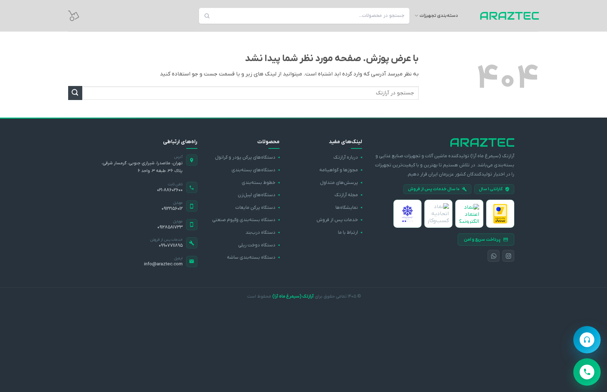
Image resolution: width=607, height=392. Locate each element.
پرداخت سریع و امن (482, 239)
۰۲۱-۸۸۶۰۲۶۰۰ (170, 190)
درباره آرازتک (345, 157)
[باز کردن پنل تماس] (587, 372)
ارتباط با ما (348, 232)
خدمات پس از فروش (337, 220)
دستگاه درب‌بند (260, 232)
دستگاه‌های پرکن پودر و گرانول (245, 157)
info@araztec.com (163, 264)
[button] (73, 16)
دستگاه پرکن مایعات (255, 208)
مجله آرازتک (346, 195)
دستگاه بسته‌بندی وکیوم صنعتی (243, 220)
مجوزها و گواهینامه (338, 170)
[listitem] (500, 214)
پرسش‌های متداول (339, 183)
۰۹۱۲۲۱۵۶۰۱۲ (172, 209)
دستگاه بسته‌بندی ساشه (251, 257)
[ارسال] (75, 93)
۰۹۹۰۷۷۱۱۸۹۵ (171, 245)
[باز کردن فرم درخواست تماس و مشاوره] (587, 339)
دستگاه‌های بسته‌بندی (253, 170)
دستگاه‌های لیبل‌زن (256, 195)
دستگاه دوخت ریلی (256, 245)
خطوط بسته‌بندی (258, 183)
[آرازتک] (504, 16)
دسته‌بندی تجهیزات (438, 16)
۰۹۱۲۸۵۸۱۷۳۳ (170, 227)
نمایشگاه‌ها (346, 208)
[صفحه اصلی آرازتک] (444, 142)
